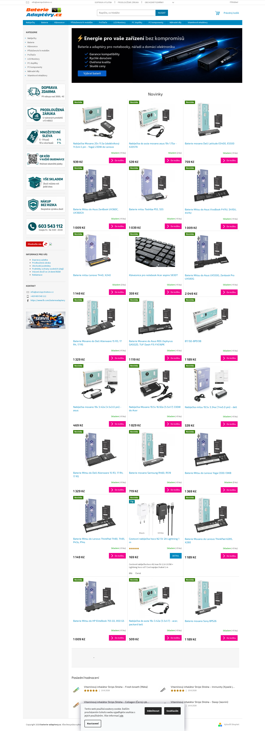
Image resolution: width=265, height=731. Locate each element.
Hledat (162, 12)
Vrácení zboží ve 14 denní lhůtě (46, 271)
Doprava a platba (103, 2)
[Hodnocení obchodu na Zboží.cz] (37, 244)
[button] (84, 55)
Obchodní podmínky (154, 2)
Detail (175, 555)
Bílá (130, 573)
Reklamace (37, 274)
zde (121, 715)
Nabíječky (32, 38)
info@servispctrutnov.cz (42, 292)
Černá (138, 573)
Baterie (31, 42)
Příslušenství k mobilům (38, 50)
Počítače (32, 54)
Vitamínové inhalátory (37, 75)
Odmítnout (153, 711)
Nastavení (93, 723)
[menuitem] (30, 22)
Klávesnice (33, 46)
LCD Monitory (34, 59)
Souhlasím (172, 711)
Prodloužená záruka (128, 2)
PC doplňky (33, 63)
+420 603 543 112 (38, 296)
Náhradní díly (33, 71)
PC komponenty (35, 67)
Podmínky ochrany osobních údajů (48, 268)
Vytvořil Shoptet (231, 724)
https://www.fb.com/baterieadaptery (48, 300)
